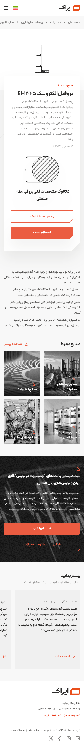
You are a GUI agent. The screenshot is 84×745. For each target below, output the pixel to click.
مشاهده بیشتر (13, 344)
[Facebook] (59, 738)
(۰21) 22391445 (72, 716)
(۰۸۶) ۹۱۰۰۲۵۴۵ (53, 716)
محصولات (55, 22)
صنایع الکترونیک (65, 86)
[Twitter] (51, 738)
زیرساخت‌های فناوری (32, 22)
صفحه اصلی (74, 22)
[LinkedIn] (77, 738)
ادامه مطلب (62, 656)
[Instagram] (68, 738)
